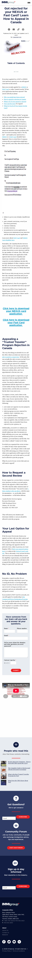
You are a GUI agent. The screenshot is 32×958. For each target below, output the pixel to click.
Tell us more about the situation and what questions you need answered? (14, 644)
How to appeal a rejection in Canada (15, 99)
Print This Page (23, 29)
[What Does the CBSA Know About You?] (3, 782)
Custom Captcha (10, 660)
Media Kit (5, 934)
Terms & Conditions (19, 951)
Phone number (22, 628)
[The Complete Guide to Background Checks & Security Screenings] (3, 770)
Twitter (9, 941)
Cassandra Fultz (17, 37)
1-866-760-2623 (9, 920)
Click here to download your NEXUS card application (16, 311)
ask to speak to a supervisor (10, 357)
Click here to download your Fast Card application (16, 323)
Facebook (4, 941)
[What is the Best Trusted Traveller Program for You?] (3, 776)
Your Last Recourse (10, 104)
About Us (5, 930)
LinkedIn (19, 941)
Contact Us (5, 932)
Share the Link (18, 29)
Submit (16, 670)
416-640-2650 (8, 922)
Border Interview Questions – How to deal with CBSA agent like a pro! (19, 762)
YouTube (14, 941)
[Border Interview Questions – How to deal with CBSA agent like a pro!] (3, 763)
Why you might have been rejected (14, 97)
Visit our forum (16, 847)
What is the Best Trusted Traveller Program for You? (18, 775)
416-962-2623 (20, 920)
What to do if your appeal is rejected (15, 101)
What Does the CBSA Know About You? (18, 781)
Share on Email (14, 29)
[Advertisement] (16, 718)
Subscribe (23, 816)
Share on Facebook (9, 29)
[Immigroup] (8, 2)
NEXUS (24, 87)
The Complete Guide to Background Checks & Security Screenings (19, 768)
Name (6, 628)
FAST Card (5, 89)
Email (6, 635)
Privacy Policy (6, 951)
